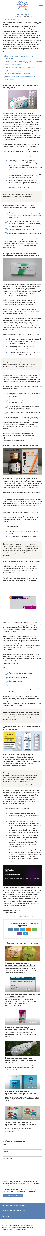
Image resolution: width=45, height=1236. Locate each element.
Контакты (5, 1216)
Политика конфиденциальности (13, 1211)
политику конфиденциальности (13, 1185)
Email (5, 1152)
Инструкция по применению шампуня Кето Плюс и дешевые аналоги (20, 1060)
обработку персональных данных (21, 1183)
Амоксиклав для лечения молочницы (19, 68)
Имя (5, 1145)
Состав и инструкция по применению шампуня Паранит (20, 1028)
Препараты (16, 19)
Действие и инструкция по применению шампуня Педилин (20, 1123)
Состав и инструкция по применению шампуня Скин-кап (20, 1092)
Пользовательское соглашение (13, 1205)
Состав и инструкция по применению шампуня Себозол (20, 964)
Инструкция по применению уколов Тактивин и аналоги (22, 995)
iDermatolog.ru (22, 14)
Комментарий (8, 1159)
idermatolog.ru (7, 19)
